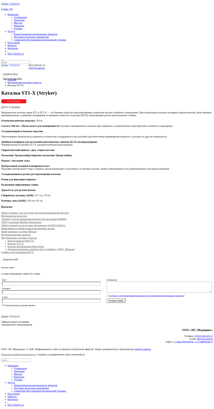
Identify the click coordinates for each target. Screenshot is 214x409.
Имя (4, 279)
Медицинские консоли (14, 216)
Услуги (11, 31)
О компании (20, 17)
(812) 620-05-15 (16, 54)
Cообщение (112, 279)
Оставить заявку (116, 300)
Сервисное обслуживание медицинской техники (40, 39)
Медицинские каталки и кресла (24, 82)
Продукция (14, 42)
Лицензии (19, 20)
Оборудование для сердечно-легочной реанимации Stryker (35, 212)
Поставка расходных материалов (31, 37)
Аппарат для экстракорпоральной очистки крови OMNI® (34, 219)
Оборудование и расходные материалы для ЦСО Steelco (33, 225)
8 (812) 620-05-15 (204, 336)
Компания (13, 14)
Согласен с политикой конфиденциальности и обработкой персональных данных (145, 295)
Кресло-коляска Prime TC (21, 241)
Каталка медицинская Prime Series (26, 246)
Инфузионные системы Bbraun (19, 231)
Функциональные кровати (16, 234)
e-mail (4, 297)
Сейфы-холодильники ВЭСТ (17, 252)
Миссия (18, 23)
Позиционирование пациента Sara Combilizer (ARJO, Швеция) (41, 249)
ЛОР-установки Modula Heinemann (21, 222)
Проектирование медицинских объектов (35, 34)
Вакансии (19, 25)
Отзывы (18, 28)
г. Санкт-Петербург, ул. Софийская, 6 (193, 341)
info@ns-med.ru (37, 68)
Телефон (6, 288)
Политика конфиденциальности (18, 354)
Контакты (13, 48)
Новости (12, 45)
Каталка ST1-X (16, 243)
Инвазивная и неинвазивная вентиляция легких (28, 228)
